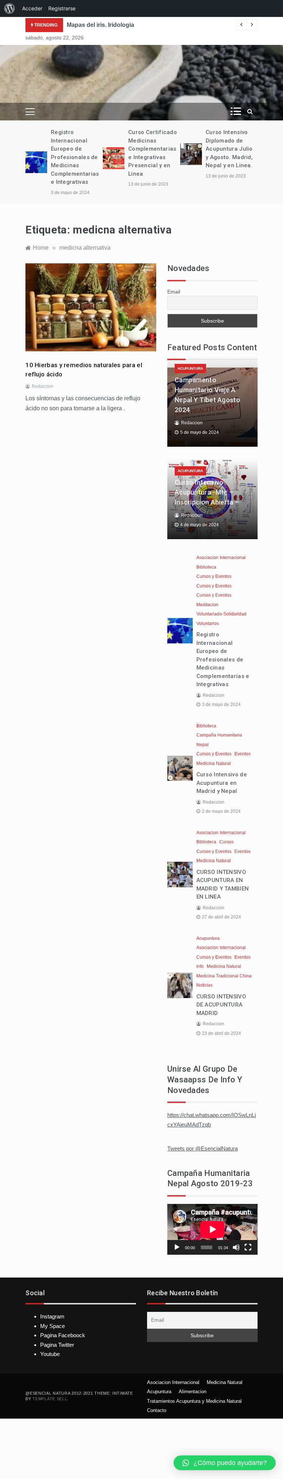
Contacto (156, 1410)
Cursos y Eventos (213, 576)
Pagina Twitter (57, 1345)
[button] (225, 1462)
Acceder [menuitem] (32, 8)
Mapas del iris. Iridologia (100, 25)
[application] (212, 1229)
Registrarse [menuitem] (62, 8)
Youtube (50, 1354)
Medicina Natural (213, 763)
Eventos (242, 753)
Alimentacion (192, 1391)
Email (173, 292)
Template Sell (49, 1399)
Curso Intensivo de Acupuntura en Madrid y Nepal (221, 782)
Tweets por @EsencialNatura (202, 1148)
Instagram (52, 1316)
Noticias (204, 985)
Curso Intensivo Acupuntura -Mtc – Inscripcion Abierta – (207, 492)
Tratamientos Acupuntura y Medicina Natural (194, 1401)
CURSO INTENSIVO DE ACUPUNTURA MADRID (221, 1004)
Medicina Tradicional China (224, 976)
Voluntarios (207, 623)
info (200, 966)
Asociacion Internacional (221, 557)
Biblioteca (206, 567)
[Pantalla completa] (248, 1247)
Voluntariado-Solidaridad (221, 613)
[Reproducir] (177, 1247)
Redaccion (42, 386)
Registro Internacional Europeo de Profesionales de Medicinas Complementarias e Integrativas (75, 157)
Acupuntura (190, 368)
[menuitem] (9, 8)
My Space (52, 1326)
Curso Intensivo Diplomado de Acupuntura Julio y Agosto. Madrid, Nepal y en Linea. (229, 149)
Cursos (226, 841)
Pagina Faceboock (62, 1335)
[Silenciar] (236, 1247)
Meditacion (207, 604)
